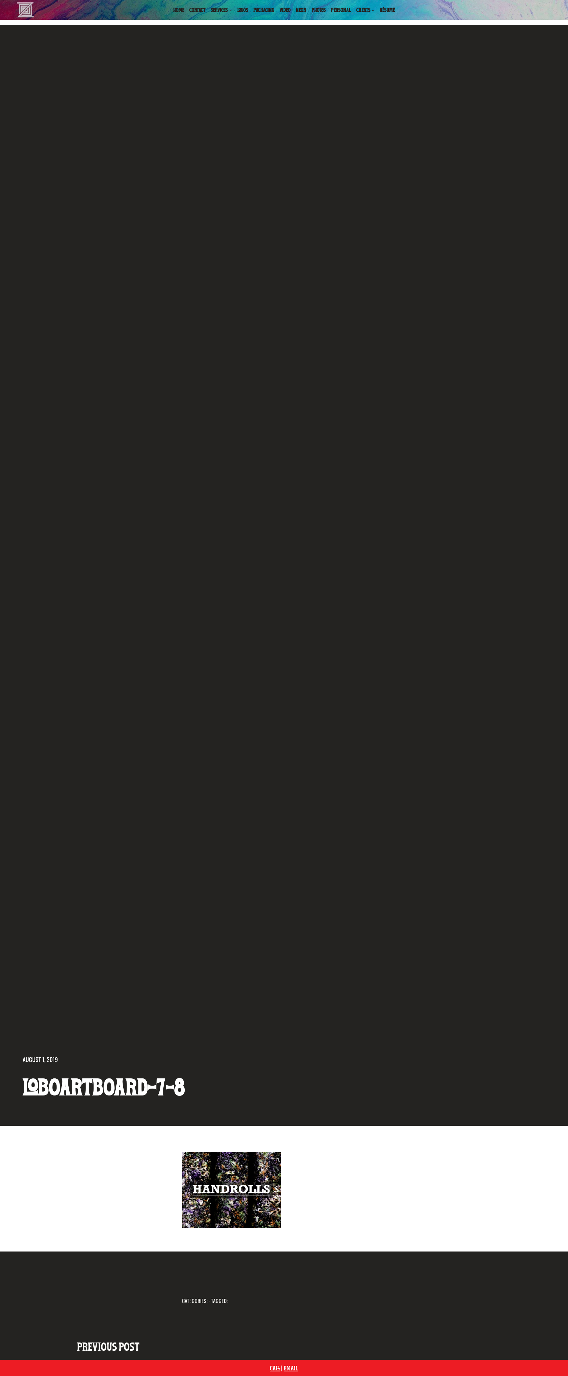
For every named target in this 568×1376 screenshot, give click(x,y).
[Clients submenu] (372, 10)
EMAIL (291, 1368)
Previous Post (108, 1346)
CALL (275, 1368)
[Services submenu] (230, 10)
